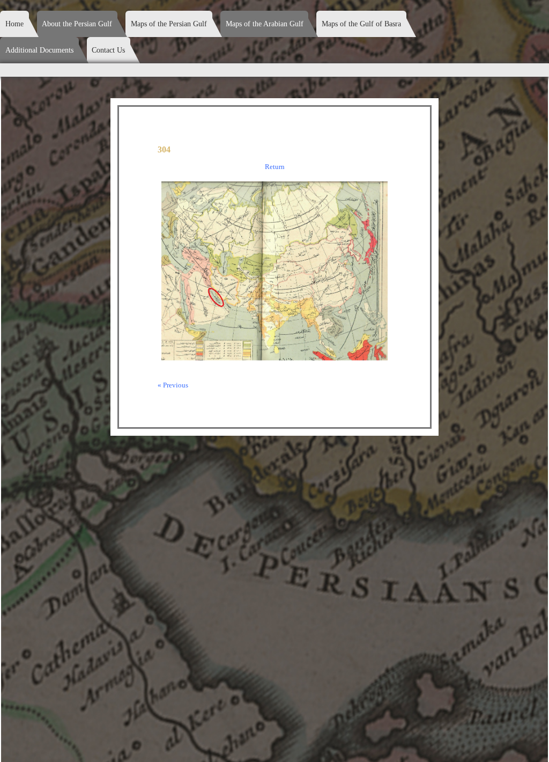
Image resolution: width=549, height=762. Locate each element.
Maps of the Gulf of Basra (361, 24)
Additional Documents (39, 50)
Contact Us (108, 50)
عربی (504, 17)
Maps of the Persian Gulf (169, 24)
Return (275, 167)
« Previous (173, 385)
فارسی (534, 17)
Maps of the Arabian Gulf (264, 24)
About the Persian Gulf (77, 24)
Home (14, 24)
